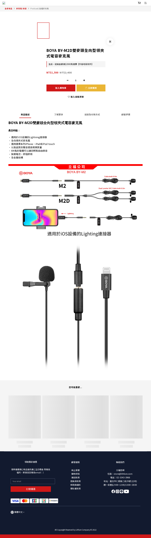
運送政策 (75, 477)
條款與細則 (75, 484)
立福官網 (120, 470)
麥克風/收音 (21, 8)
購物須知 (75, 473)
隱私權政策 (75, 488)
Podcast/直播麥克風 (40, 8)
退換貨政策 (75, 481)
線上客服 (75, 470)
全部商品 (8, 8)
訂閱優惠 (31, 489)
